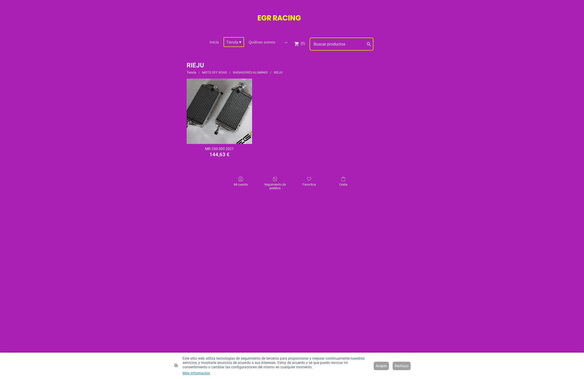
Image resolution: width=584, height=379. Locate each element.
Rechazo (402, 366)
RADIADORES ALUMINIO (250, 72)
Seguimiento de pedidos (275, 186)
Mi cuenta (241, 184)
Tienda (191, 72)
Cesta (343, 184)
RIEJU (278, 72)
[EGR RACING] (292, 28)
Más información (196, 373)
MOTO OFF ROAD (214, 72)
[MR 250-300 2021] (219, 111)
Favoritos (309, 184)
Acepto (381, 366)
